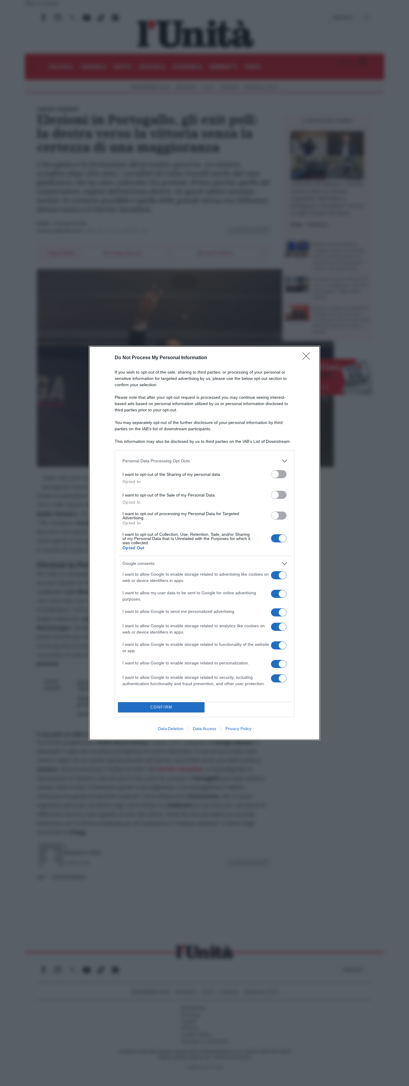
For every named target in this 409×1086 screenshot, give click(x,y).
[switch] (279, 474)
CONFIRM (161, 707)
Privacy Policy (238, 728)
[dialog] (204, 543)
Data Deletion (171, 728)
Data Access (204, 728)
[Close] (308, 358)
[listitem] (204, 461)
